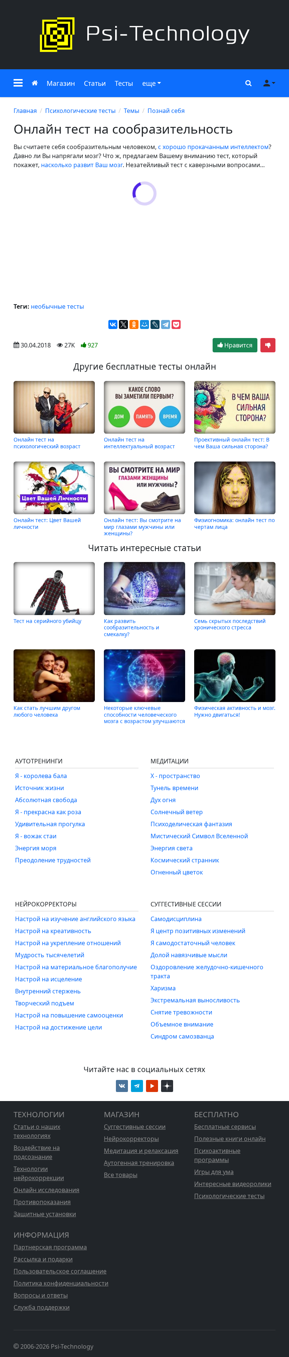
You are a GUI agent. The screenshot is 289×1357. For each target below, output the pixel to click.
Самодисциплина (176, 919)
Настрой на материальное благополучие (76, 967)
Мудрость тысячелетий (49, 955)
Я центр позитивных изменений (198, 931)
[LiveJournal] (155, 324)
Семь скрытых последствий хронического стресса (230, 624)
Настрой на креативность (53, 931)
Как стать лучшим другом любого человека (47, 711)
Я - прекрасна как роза (48, 812)
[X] (123, 324)
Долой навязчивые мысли (189, 955)
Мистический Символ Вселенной (199, 836)
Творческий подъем (44, 1003)
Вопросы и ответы (41, 1295)
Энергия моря (35, 848)
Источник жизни (39, 788)
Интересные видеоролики (232, 1184)
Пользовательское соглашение (60, 1271)
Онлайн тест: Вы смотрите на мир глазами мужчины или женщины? (142, 526)
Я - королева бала (41, 776)
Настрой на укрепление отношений (68, 943)
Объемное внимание (182, 1024)
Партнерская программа (50, 1247)
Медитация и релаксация (141, 1151)
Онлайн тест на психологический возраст (47, 442)
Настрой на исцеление (48, 979)
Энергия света (172, 848)
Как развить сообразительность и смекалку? (131, 627)
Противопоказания (42, 1202)
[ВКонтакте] (112, 324)
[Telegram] (165, 324)
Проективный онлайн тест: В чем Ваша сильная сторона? (231, 442)
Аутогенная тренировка (139, 1163)
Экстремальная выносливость (195, 1000)
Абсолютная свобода (46, 800)
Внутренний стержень (48, 991)
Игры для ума (214, 1172)
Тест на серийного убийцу (47, 620)
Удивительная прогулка (50, 824)
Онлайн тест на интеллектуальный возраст (139, 442)
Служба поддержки (42, 1307)
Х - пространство (175, 776)
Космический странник (185, 860)
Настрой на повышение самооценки (69, 1015)
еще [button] (149, 83)
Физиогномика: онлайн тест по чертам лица (234, 523)
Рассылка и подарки (43, 1259)
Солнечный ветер (177, 812)
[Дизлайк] (267, 345)
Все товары (120, 1175)
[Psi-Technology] (144, 34)
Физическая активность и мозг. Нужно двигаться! (234, 711)
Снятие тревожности (181, 1012)
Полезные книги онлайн (230, 1139)
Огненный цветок (177, 872)
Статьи (95, 83)
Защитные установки (45, 1214)
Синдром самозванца (182, 1036)
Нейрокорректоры (131, 1139)
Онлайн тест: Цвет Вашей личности (47, 523)
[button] (18, 83)
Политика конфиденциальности (61, 1283)
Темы (131, 111)
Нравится (237, 345)
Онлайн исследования (46, 1190)
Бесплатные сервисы (225, 1126)
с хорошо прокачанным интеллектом (213, 147)
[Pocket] (176, 324)
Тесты (124, 83)
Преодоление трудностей (53, 860)
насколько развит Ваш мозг (82, 165)
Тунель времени (174, 788)
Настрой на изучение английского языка (75, 919)
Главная (25, 111)
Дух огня (163, 800)
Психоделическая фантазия (191, 824)
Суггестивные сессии (135, 1126)
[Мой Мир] (144, 324)
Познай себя (166, 111)
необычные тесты (57, 306)
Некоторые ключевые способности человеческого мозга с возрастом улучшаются (144, 714)
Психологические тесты (80, 111)
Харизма (163, 988)
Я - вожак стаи (35, 836)
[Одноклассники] (133, 324)
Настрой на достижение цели (58, 1027)
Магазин (61, 83)
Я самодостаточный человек (193, 943)
